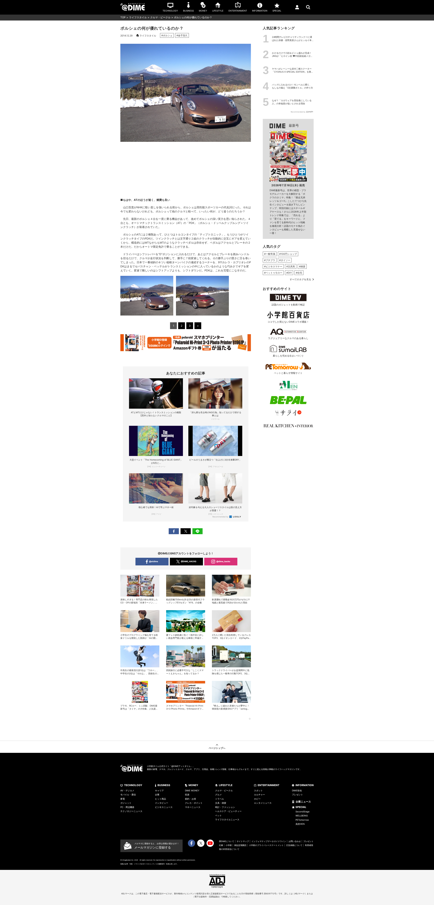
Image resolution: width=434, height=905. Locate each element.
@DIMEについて (226, 841)
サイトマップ (243, 841)
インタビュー (161, 803)
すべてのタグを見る (300, 279)
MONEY (193, 785)
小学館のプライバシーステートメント (266, 845)
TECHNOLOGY (133, 785)
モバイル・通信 (128, 794)
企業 (157, 794)
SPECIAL (300, 807)
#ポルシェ (166, 35)
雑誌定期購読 (240, 845)
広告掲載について (294, 845)
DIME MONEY (192, 790)
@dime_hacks (223, 561)
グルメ (218, 794)
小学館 (229, 845)
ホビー (257, 798)
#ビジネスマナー (273, 266)
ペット (218, 815)
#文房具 (290, 266)
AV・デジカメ (127, 790)
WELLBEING (301, 815)
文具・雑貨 (220, 803)
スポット (258, 790)
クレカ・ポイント (194, 803)
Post (186, 531)
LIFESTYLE (225, 785)
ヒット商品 (160, 798)
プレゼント (297, 794)
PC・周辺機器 (127, 807)
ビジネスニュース (164, 807)
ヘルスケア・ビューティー (228, 811)
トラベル (219, 798)
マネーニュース (192, 807)
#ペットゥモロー (273, 272)
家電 (122, 798)
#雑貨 (302, 266)
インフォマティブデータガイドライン (268, 841)
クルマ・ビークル (160, 17)
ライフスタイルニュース (227, 819)
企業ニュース (303, 801)
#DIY (289, 272)
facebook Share (174, 531)
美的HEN (300, 824)
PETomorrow (302, 819)
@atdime (153, 561)
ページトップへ (217, 748)
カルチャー (259, 794)
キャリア (159, 790)
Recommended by (220, 517)
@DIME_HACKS (188, 561)
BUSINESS (163, 785)
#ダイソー (284, 260)
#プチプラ (269, 260)
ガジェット (125, 803)
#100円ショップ (288, 253)
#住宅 (299, 272)
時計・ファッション (225, 807)
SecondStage (302, 811)
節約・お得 (190, 798)
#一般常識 (269, 253)
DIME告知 (297, 790)
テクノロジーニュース (131, 811)
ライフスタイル (138, 17)
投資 (187, 794)
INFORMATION (304, 785)
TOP (123, 17)
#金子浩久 (182, 35)
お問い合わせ (295, 841)
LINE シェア (197, 531)
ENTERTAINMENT (268, 785)
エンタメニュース (263, 803)
